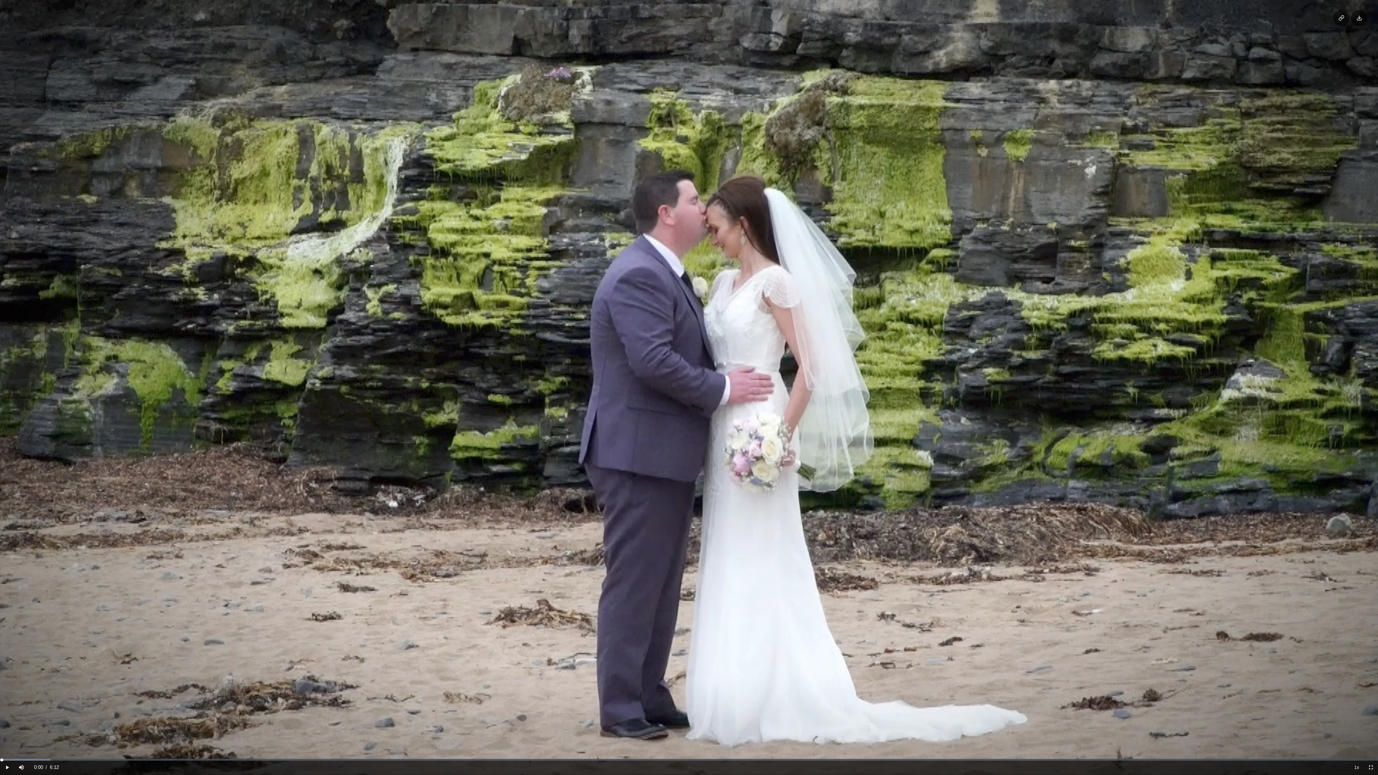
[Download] (1359, 18)
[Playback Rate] (1356, 767)
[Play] (7, 767)
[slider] (689, 760)
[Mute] (21, 767)
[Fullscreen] (1371, 767)
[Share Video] (1341, 18)
